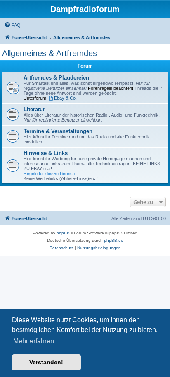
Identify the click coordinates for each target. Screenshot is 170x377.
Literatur (34, 109)
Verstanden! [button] (46, 362)
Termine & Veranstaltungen (58, 131)
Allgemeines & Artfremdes (49, 53)
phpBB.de (113, 240)
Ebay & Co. (65, 98)
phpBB (63, 233)
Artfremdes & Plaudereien (56, 78)
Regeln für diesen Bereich (49, 173)
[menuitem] (12, 25)
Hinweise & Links (46, 153)
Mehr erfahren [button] (33, 340)
